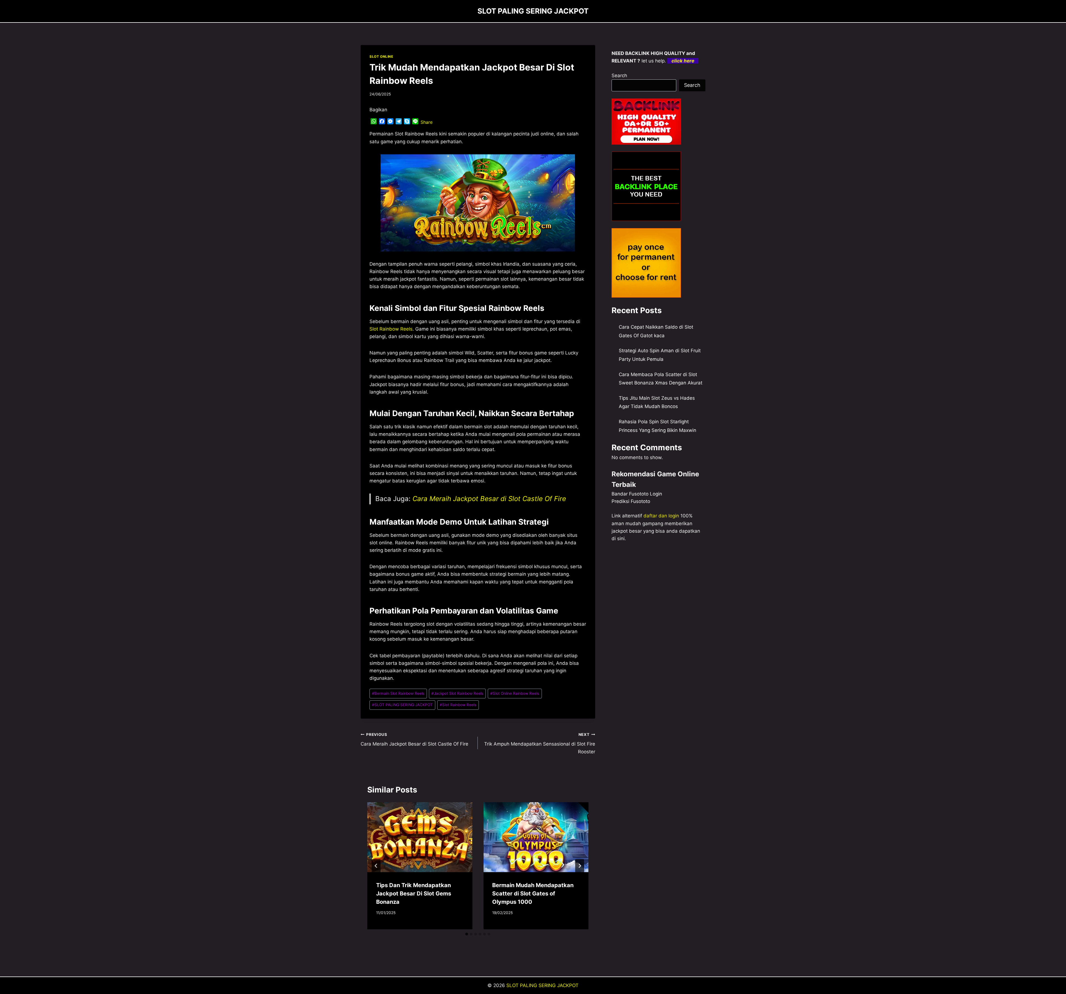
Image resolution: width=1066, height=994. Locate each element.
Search (619, 75)
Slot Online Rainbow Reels (514, 693)
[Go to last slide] (376, 865)
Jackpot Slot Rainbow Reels (457, 693)
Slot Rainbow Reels (391, 329)
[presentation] (419, 837)
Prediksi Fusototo (631, 501)
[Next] (579, 865)
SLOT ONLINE (381, 56)
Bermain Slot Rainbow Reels (398, 693)
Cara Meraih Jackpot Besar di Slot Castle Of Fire (489, 499)
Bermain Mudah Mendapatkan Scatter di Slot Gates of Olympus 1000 (533, 893)
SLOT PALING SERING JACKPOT (402, 705)
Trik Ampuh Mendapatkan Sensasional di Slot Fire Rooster (539, 743)
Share (427, 122)
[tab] (466, 934)
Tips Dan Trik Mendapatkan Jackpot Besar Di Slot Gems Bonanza (413, 893)
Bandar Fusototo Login (637, 494)
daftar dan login (661, 516)
